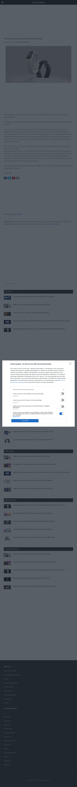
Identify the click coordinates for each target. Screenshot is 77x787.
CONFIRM (25, 420)
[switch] (61, 393)
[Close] (71, 364)
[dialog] (38, 393)
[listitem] (38, 390)
